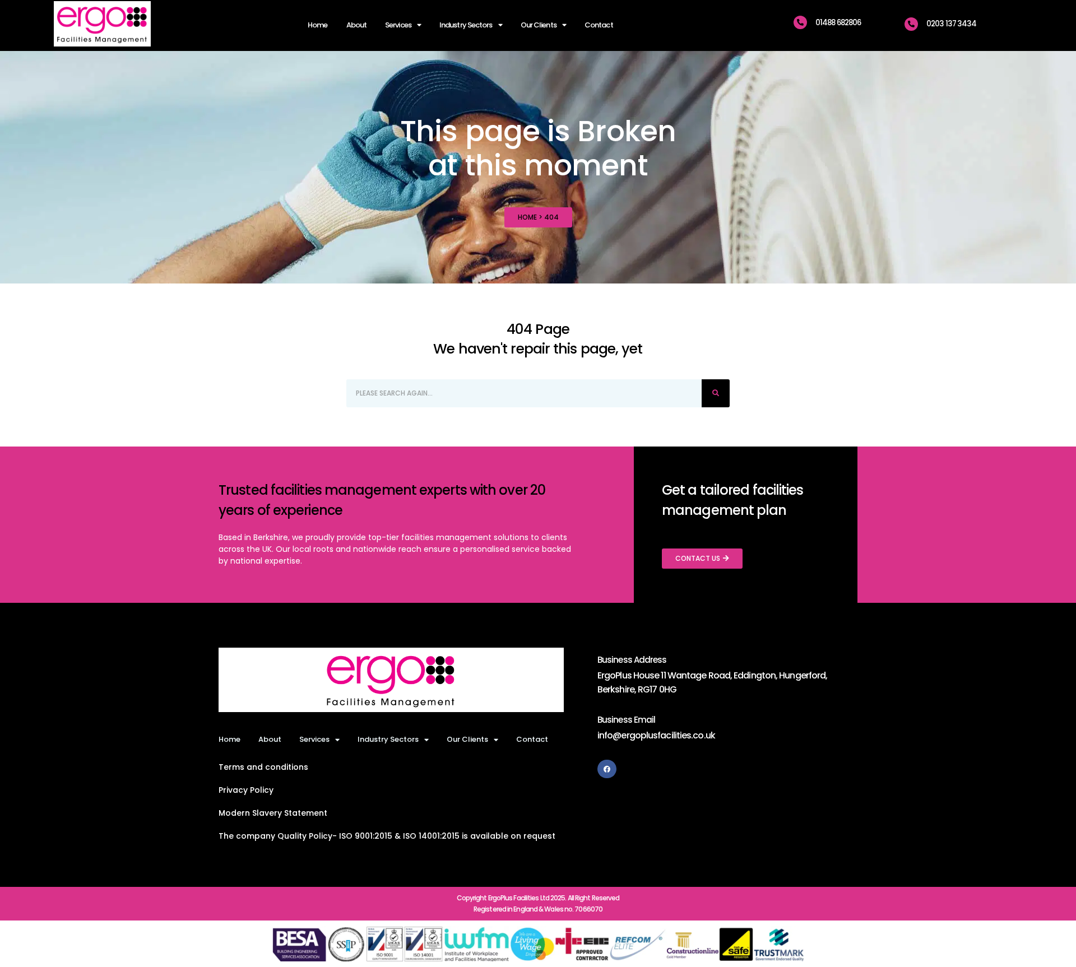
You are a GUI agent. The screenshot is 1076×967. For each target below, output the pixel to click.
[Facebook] (606, 769)
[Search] (716, 393)
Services (398, 25)
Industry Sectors (466, 25)
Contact (599, 25)
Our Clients (538, 25)
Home (317, 25)
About (356, 25)
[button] (387, 836)
